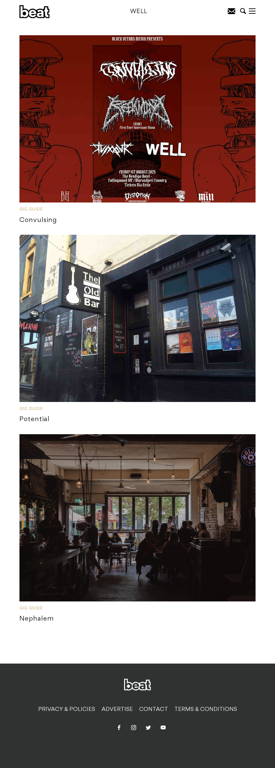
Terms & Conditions (205, 709)
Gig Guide (31, 210)
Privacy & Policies (66, 709)
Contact (153, 709)
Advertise (117, 709)
